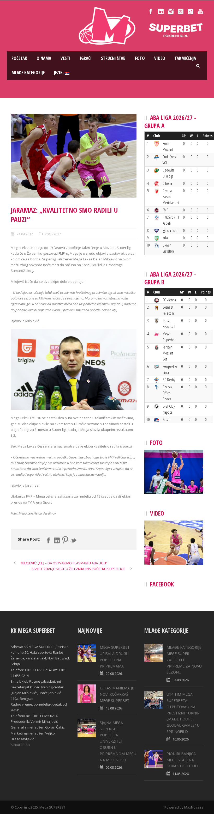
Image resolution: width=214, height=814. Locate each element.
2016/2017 (53, 234)
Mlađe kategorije (28, 73)
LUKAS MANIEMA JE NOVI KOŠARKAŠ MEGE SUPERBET (117, 694)
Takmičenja (185, 58)
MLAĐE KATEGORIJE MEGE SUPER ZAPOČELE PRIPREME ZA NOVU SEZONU (184, 660)
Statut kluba (20, 744)
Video (159, 58)
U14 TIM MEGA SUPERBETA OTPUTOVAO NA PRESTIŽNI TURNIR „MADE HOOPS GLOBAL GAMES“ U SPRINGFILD (183, 713)
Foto (140, 58)
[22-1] (73, 156)
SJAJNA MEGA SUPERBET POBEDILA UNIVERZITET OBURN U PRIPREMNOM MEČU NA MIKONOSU (118, 741)
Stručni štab (113, 58)
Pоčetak (19, 58)
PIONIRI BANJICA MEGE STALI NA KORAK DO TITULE (183, 760)
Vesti (65, 58)
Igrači (86, 58)
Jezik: (59, 73)
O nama (44, 58)
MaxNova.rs (193, 807)
